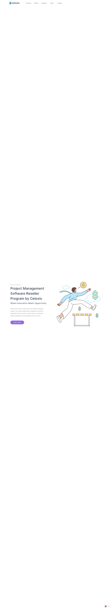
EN (107, 606)
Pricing (36, 3)
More (52, 3)
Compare (44, 3)
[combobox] (107, 606)
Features (28, 3)
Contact (59, 3)
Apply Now (17, 322)
